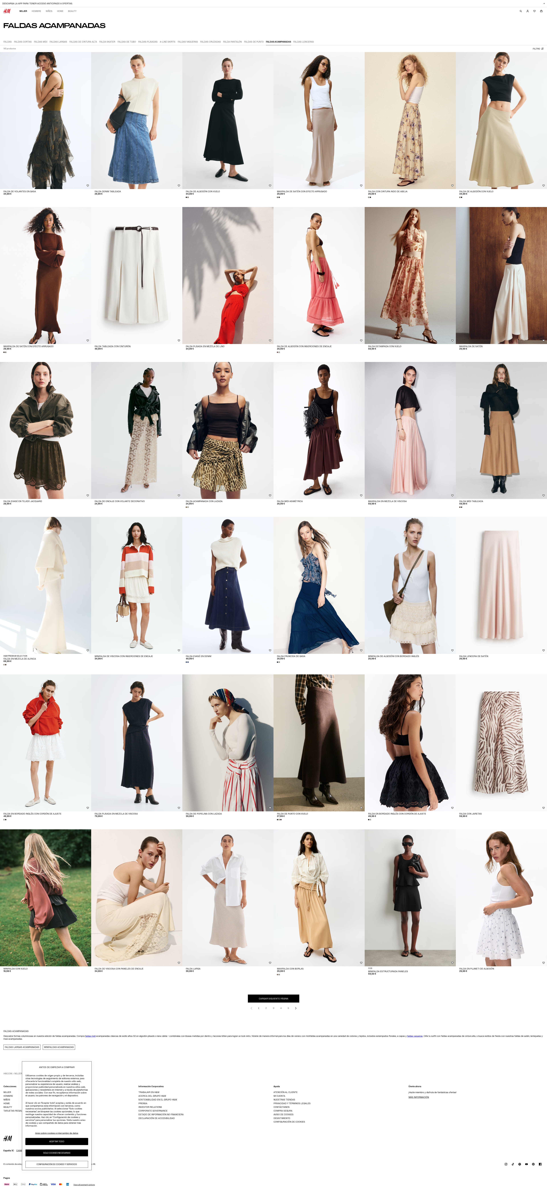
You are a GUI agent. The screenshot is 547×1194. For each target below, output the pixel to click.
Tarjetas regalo (13, 1111)
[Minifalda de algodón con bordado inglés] (410, 585)
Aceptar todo (56, 1141)
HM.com (7, 1073)
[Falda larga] (228, 897)
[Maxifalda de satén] (501, 275)
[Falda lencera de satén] (501, 585)
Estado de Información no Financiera (161, 1114)
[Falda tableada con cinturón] (136, 275)
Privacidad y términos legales (292, 1103)
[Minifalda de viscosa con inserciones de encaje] (136, 585)
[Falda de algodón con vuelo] (228, 120)
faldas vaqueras (415, 1036)
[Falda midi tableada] (501, 430)
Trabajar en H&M (148, 1092)
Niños (49, 11)
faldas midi (90, 1036)
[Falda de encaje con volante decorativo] (136, 430)
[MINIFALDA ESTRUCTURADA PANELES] (410, 897)
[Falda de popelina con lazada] (228, 742)
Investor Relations (150, 1107)
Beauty (72, 11)
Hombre (36, 11)
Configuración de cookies (289, 1122)
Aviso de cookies (283, 1114)
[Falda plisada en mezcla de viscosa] (136, 742)
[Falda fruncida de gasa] (319, 585)
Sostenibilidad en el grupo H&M (157, 1099)
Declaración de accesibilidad (156, 1118)
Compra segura (283, 1111)
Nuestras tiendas (284, 1099)
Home (60, 11)
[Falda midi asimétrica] (319, 430)
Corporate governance (153, 1111)
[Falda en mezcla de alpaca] (45, 585)
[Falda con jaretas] (501, 742)
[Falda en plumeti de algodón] (501, 897)
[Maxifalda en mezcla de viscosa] (410, 430)
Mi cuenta (279, 1096)
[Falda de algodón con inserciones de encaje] (319, 275)
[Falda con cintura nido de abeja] (410, 120)
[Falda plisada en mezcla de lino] (228, 275)
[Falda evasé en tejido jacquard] (45, 430)
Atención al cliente (286, 1092)
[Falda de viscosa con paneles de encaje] (136, 897)
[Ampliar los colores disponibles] (187, 197)
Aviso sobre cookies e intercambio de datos (56, 1133)
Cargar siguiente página (273, 998)
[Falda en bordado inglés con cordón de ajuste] (45, 742)
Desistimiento (282, 1118)
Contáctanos (282, 1107)
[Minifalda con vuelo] (45, 897)
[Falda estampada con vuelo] (410, 275)
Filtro (536, 49)
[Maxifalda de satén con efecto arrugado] (319, 120)
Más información (419, 1097)
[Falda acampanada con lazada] (228, 430)
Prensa (142, 1103)
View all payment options (84, 1185)
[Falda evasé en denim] (228, 585)
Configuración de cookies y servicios (56, 1164)
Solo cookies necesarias (56, 1153)
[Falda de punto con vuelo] (319, 742)
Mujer (23, 11)
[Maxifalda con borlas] (319, 897)
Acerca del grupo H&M (152, 1096)
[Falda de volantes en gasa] (45, 120)
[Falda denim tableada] (136, 120)
